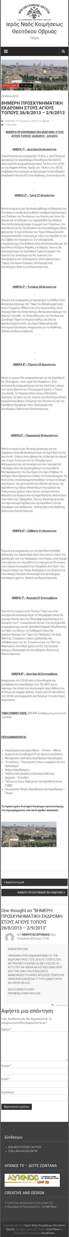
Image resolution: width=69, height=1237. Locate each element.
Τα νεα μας (26, 85)
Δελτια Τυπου (9, 85)
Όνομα (6, 1065)
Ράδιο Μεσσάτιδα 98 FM (22, 1151)
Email (5, 1079)
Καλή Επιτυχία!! (15, 882)
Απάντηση (62, 1005)
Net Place (50, 1206)
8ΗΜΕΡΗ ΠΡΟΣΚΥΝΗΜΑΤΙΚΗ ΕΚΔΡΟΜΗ (40, 892)
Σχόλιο (6, 1029)
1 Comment (10, 124)
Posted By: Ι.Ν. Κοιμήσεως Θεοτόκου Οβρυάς (27, 121)
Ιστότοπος (7, 1092)
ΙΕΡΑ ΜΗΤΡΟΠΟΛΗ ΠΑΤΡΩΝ (24, 1147)
